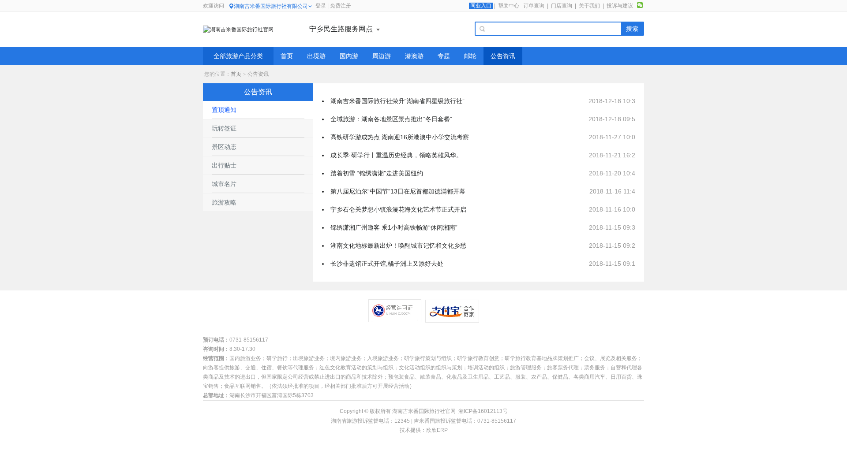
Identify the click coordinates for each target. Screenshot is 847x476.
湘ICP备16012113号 (483, 411)
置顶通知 (224, 109)
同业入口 (480, 6)
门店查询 (561, 6)
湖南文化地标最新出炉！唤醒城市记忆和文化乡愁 (398, 245)
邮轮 (470, 56)
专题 (444, 56)
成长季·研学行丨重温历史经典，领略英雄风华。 (396, 155)
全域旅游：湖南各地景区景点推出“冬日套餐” (391, 119)
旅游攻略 (224, 202)
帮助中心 (508, 6)
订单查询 (533, 6)
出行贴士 (224, 165)
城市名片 (224, 183)
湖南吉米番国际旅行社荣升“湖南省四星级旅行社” (397, 100)
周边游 (381, 56)
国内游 (349, 56)
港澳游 (414, 56)
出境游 (316, 56)
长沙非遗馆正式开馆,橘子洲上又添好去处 (386, 263)
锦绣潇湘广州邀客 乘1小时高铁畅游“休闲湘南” (393, 227)
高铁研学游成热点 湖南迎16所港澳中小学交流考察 (399, 137)
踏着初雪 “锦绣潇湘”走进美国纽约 (376, 173)
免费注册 (340, 6)
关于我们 (589, 6)
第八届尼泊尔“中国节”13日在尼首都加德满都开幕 (397, 191)
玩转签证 (224, 128)
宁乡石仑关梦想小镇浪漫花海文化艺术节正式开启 (398, 209)
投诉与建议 (620, 6)
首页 (287, 56)
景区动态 (224, 146)
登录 (320, 6)
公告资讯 (503, 56)
